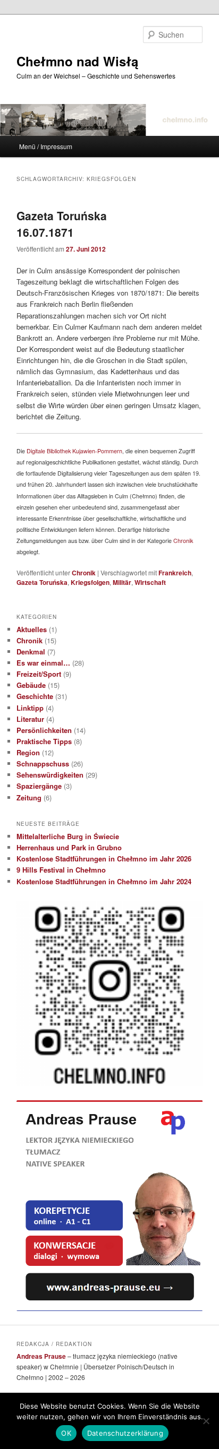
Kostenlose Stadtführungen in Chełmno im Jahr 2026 (103, 858)
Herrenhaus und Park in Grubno (69, 847)
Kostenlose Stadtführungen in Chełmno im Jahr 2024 (103, 881)
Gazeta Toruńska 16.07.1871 (61, 224)
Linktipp (30, 708)
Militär (122, 582)
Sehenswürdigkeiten (49, 775)
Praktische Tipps (44, 741)
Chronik (183, 541)
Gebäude (31, 685)
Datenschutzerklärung (125, 1433)
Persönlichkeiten (44, 730)
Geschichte (34, 696)
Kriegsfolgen (90, 582)
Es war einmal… (43, 663)
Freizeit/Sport (38, 674)
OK (66, 1433)
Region (28, 752)
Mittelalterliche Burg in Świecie (67, 836)
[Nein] (205, 1421)
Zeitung (28, 797)
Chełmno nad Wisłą (77, 61)
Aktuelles (31, 629)
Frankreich (174, 572)
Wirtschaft (150, 582)
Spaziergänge (39, 786)
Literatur (30, 719)
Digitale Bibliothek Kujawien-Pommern (74, 451)
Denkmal (30, 651)
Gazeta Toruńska (42, 582)
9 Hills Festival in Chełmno (61, 870)
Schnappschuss (42, 763)
